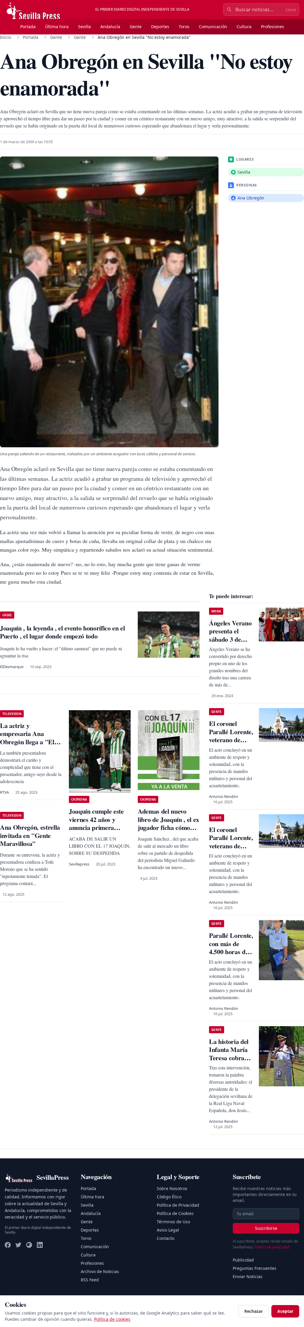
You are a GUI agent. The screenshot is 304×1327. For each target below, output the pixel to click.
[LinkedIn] (40, 1245)
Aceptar (285, 1311)
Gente (136, 26)
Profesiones (272, 26)
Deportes (160, 26)
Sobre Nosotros (172, 1188)
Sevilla (84, 26)
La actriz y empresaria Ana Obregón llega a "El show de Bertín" (27, 738)
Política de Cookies (175, 1213)
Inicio (5, 37)
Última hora (57, 26)
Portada (28, 26)
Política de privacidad (271, 1247)
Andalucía (110, 26)
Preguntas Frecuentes (254, 1268)
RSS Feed (90, 1280)
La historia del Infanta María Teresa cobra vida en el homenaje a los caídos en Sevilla (231, 1062)
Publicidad (243, 1260)
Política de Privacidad (178, 1205)
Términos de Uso (173, 1221)
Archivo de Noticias (100, 1271)
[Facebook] (8, 1245)
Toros (184, 26)
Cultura (244, 26)
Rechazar (253, 1311)
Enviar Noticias (247, 1276)
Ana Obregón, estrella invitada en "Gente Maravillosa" (30, 835)
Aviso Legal (168, 1230)
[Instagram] (29, 1245)
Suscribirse (266, 1228)
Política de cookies (112, 1319)
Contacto (165, 1238)
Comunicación (213, 26)
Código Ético (169, 1197)
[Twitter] (18, 1245)
